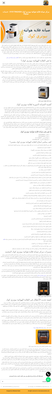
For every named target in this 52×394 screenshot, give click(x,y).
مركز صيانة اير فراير (41, 275)
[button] (4, 3)
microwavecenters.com (43, 391)
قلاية (4, 239)
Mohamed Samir (16, 391)
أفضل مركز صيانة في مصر (12, 57)
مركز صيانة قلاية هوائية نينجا (40, 327)
